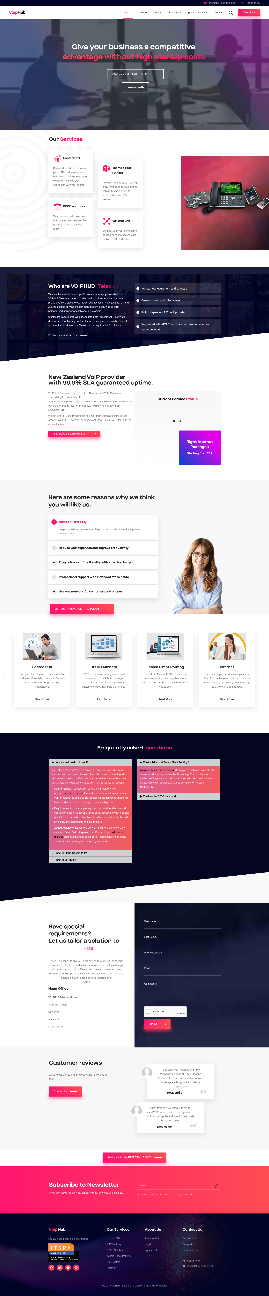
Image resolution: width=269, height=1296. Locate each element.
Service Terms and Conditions (150, 1285)
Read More (42, 699)
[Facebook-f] (51, 1268)
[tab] (103, 522)
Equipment (151, 1250)
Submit (153, 1024)
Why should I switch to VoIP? (72, 762)
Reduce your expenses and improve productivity (94, 548)
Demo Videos (190, 1250)
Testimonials (152, 1238)
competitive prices (72, 793)
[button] (249, 12)
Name (86, 982)
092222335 (193, 1261)
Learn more (134, 87)
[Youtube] (68, 1268)
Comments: (150, 983)
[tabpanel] (42, 670)
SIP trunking (121, 221)
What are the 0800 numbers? (159, 796)
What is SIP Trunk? (66, 859)
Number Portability (73, 522)
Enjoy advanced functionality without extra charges (96, 562)
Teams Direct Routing (119, 1256)
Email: (147, 968)
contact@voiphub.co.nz (199, 1266)
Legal (148, 1244)
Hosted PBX (71, 158)
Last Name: (150, 937)
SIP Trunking (114, 1244)
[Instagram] (76, 1268)
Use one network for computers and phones (91, 591)
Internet (111, 1267)
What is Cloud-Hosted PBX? (71, 853)
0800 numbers (74, 206)
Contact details (191, 1238)
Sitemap (126, 1285)
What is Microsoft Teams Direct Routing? (166, 762)
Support (187, 1244)
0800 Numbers (115, 1250)
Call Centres (113, 1262)
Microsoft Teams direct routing (157, 770)
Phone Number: (153, 952)
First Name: (150, 921)
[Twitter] (60, 1268)
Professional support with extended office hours (94, 577)
